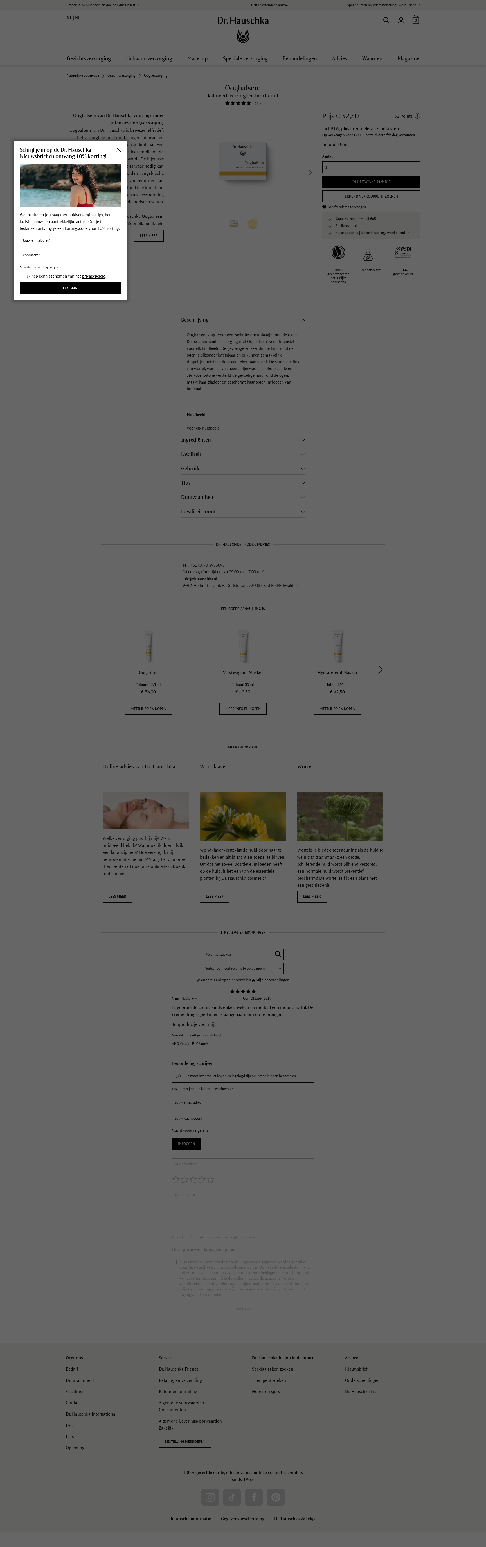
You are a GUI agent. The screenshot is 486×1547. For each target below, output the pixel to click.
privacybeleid (93, 276)
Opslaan (70, 288)
